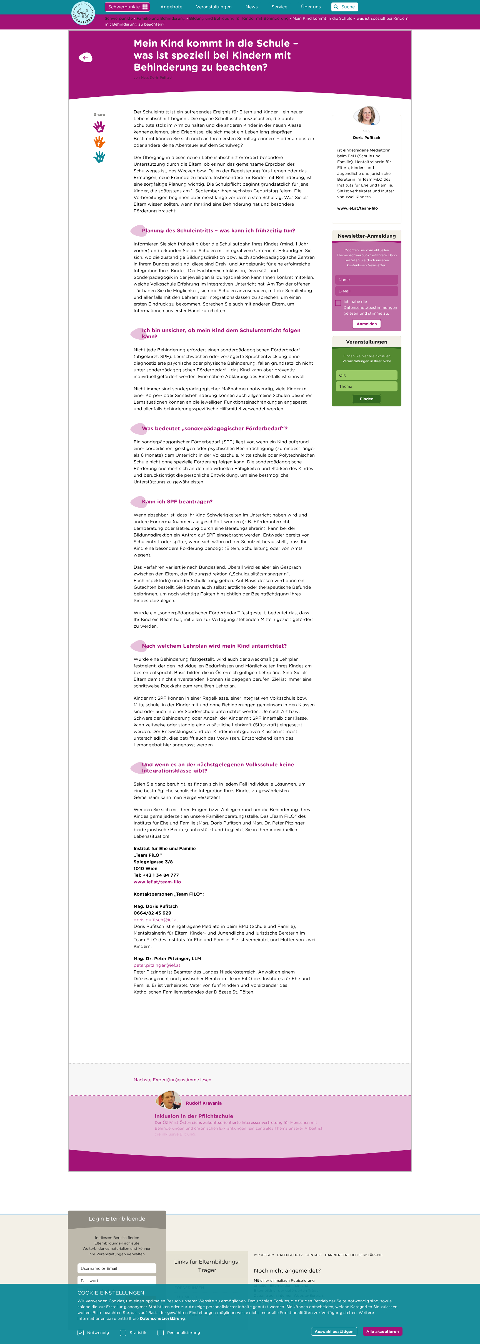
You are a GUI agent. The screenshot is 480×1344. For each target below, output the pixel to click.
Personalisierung (183, 1332)
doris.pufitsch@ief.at (156, 919)
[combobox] (367, 375)
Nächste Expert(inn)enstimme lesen (172, 1079)
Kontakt (314, 1255)
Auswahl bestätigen (334, 1331)
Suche (348, 6)
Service (279, 6)
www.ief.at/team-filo (357, 208)
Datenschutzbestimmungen (370, 307)
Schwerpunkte (124, 6)
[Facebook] (99, 141)
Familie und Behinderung (161, 18)
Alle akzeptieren (382, 1331)
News (252, 6)
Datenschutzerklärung (162, 1318)
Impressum (264, 1255)
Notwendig (98, 1332)
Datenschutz (290, 1255)
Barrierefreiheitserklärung (353, 1255)
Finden (367, 399)
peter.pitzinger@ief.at (157, 965)
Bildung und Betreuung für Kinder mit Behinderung (239, 18)
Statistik (138, 1332)
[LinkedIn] (99, 156)
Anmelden (367, 324)
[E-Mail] (99, 127)
